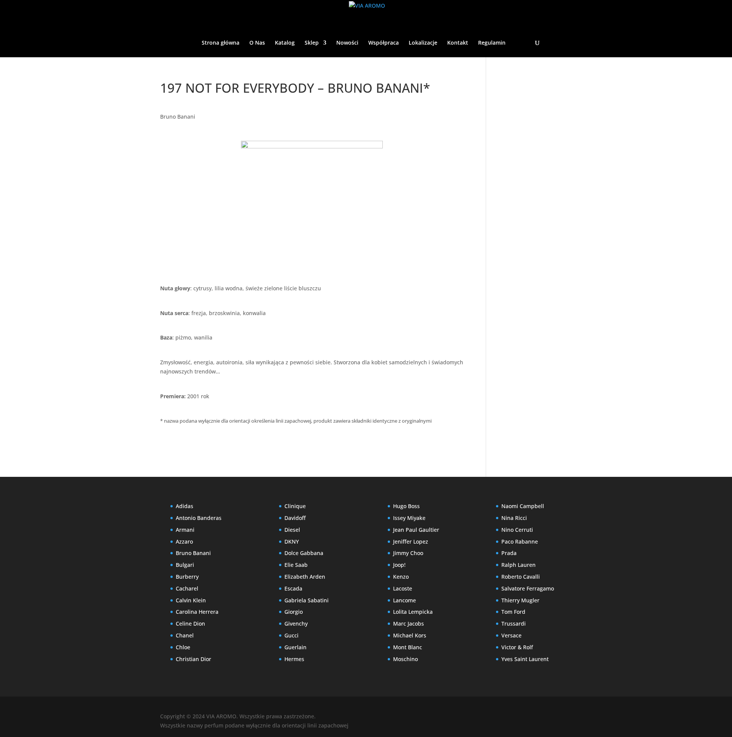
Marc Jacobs (408, 623)
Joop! (399, 564)
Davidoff (295, 517)
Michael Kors (409, 635)
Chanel (185, 635)
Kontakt (457, 43)
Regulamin (492, 43)
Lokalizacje (423, 43)
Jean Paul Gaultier (416, 529)
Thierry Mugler (520, 600)
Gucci (291, 635)
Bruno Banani (177, 116)
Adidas (184, 506)
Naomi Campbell (522, 506)
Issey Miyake (409, 517)
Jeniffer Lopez (410, 541)
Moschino (405, 659)
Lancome (404, 600)
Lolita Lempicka (413, 611)
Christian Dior (193, 659)
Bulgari (185, 564)
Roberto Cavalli (520, 576)
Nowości (347, 43)
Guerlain (295, 647)
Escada (293, 588)
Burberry (187, 576)
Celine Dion (190, 623)
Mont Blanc (407, 647)
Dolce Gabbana (303, 553)
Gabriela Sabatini (306, 600)
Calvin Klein (191, 600)
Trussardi (513, 623)
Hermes (294, 659)
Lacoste (402, 588)
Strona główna (220, 43)
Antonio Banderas (199, 517)
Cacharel (187, 588)
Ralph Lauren (518, 564)
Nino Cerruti (517, 529)
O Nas (257, 43)
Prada (509, 553)
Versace (511, 635)
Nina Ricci (514, 517)
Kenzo (401, 576)
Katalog (285, 43)
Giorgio (293, 611)
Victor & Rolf (517, 647)
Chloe (183, 647)
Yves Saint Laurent (525, 659)
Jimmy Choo (408, 553)
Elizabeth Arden (304, 576)
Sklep (312, 43)
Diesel (292, 529)
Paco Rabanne (519, 541)
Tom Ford (513, 611)
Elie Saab (296, 564)
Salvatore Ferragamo (527, 588)
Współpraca (383, 43)
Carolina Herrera (197, 611)
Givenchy (296, 623)
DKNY (291, 541)
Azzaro (184, 541)
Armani (185, 529)
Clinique (295, 506)
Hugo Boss (406, 506)
